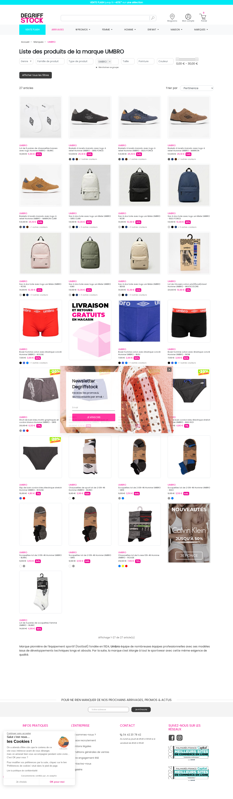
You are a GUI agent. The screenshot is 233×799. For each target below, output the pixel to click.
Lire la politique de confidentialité (22, 770)
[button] (175, 366)
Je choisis (21, 781)
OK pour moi (57, 781)
